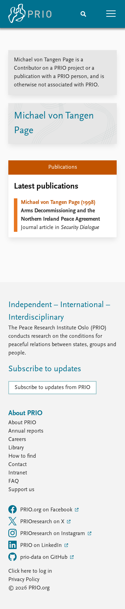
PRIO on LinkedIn (41, 545)
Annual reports (25, 431)
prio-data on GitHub (44, 557)
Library (16, 448)
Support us (21, 490)
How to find (22, 456)
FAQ (13, 481)
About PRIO (22, 423)
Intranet (17, 473)
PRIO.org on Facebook (47, 510)
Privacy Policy (23, 580)
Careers (17, 439)
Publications (62, 167)
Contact (17, 464)
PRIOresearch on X (43, 522)
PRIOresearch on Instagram (53, 533)
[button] (111, 14)
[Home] (29, 14)
